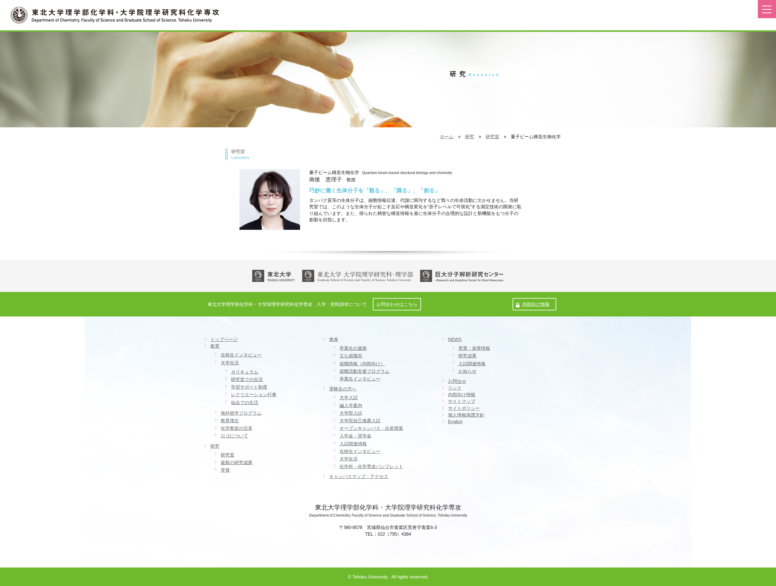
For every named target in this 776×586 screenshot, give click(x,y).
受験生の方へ (342, 389)
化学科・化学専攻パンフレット (371, 466)
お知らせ (467, 371)
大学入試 (349, 397)
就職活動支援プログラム (365, 371)
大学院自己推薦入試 (360, 420)
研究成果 (467, 355)
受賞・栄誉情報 (474, 348)
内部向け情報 (536, 304)
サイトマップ (461, 401)
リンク (455, 388)
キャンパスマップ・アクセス (358, 476)
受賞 (225, 470)
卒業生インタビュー (360, 379)
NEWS (455, 339)
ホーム (446, 136)
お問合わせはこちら (396, 304)
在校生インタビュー (241, 355)
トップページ (224, 339)
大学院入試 (351, 413)
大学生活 (230, 362)
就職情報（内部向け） (362, 363)
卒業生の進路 (353, 348)
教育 (214, 346)
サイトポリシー (464, 408)
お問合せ (457, 381)
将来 (333, 339)
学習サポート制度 (249, 387)
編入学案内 (351, 405)
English (455, 422)
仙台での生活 (244, 402)
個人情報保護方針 (466, 415)
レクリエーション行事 (253, 394)
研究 (469, 136)
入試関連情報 (353, 443)
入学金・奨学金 (355, 436)
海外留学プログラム (241, 413)
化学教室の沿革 (237, 428)
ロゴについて (234, 436)
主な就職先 (351, 355)
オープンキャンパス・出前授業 (371, 428)
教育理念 (230, 420)
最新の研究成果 (237, 462)
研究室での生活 (247, 379)
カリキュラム (244, 372)
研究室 (492, 136)
